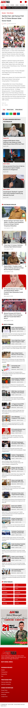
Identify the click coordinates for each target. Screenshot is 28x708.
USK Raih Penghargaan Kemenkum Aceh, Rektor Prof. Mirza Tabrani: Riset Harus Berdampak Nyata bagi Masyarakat (18, 442)
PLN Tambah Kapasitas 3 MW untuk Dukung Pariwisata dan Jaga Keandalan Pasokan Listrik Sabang (18, 570)
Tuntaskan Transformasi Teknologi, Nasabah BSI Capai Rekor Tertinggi (17, 532)
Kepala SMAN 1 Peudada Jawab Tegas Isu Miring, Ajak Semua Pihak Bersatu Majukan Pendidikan (14, 267)
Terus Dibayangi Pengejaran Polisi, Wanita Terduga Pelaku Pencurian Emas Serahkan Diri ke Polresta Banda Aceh (18, 417)
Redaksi (3, 670)
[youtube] (10, 664)
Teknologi (5, 603)
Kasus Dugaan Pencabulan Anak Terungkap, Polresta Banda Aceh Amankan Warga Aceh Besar (18, 379)
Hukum (16, 5)
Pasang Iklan (4, 674)
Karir (2, 676)
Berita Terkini (10, 109)
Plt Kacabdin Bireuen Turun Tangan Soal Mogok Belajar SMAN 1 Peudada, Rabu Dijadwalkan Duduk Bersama (13, 291)
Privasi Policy (4, 690)
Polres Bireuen (10, 13)
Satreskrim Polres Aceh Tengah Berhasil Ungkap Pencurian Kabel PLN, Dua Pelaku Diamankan (18, 493)
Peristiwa (17, 595)
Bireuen (12, 343)
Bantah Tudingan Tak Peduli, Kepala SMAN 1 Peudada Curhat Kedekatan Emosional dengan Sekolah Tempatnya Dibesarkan (14, 223)
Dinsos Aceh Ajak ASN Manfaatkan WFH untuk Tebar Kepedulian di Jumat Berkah (18, 481)
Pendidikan (5, 595)
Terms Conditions (5, 692)
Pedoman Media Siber (6, 682)
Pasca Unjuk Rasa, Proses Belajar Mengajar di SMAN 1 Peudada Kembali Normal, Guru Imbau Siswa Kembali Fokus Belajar (18, 341)
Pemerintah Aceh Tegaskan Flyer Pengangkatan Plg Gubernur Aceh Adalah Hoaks (17, 366)
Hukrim (16, 588)
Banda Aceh (6, 138)
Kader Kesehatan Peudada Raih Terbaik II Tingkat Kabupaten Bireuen (18, 544)
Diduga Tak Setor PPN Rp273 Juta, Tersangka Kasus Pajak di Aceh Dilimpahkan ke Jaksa (17, 468)
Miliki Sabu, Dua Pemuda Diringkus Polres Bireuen (17, 391)
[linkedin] (18, 114)
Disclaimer (3, 694)
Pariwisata (22, 5)
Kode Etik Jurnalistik (6, 684)
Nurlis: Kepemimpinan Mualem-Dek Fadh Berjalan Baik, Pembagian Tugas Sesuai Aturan (18, 328)
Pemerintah (17, 592)
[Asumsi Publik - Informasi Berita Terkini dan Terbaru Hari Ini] (5, 3)
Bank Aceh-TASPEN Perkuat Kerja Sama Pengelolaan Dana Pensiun (18, 506)
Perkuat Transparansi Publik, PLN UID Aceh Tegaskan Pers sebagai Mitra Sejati (17, 519)
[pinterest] (14, 114)
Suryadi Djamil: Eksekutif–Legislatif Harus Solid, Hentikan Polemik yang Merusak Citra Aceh (13, 193)
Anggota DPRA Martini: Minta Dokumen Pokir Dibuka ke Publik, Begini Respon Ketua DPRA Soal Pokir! (13, 142)
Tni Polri (17, 603)
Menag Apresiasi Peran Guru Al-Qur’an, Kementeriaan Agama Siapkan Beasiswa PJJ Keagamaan (14, 167)
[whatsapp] (10, 114)
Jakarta (13, 458)
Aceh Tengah (14, 496)
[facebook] (3, 114)
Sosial (16, 599)
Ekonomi (12, 5)
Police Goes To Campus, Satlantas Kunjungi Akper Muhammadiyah (13, 246)
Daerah (7, 5)
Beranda (4, 13)
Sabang (12, 522)
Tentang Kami (4, 672)
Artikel (3, 5)
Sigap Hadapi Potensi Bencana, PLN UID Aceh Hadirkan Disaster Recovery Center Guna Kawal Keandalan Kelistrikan (17, 353)
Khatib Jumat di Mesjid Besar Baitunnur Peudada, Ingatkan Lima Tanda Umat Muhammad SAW (18, 557)
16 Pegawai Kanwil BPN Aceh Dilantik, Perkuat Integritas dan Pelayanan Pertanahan (17, 404)
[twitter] (7, 114)
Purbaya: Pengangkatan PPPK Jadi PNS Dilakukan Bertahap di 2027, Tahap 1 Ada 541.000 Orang (18, 455)
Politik (4, 599)
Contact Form (4, 696)
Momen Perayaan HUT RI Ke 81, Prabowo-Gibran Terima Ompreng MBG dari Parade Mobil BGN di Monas (13, 316)
